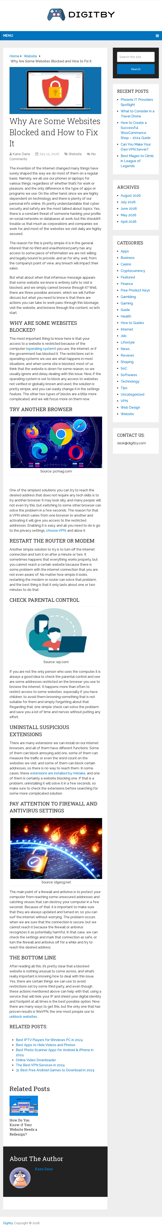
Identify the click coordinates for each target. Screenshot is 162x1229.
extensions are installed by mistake (57, 773)
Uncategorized (132, 394)
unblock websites (23, 1017)
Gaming (127, 303)
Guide (125, 310)
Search (135, 69)
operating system (41, 349)
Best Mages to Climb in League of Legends (137, 161)
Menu (8, 36)
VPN (124, 401)
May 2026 (128, 215)
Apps (125, 251)
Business (128, 258)
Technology (130, 381)
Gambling (128, 297)
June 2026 (129, 209)
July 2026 (128, 202)
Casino (126, 264)
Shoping (127, 362)
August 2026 (131, 196)
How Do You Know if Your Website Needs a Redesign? (23, 1127)
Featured (128, 277)
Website (75, 154)
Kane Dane (21, 154)
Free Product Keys (135, 290)
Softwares (129, 375)
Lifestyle (128, 342)
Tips (124, 388)
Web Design (130, 407)
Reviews (127, 355)
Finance (127, 284)
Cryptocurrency (133, 271)
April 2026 (128, 222)
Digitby (8, 1223)
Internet (127, 329)
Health (126, 316)
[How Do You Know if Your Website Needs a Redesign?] (23, 1106)
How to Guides (132, 323)
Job (123, 336)
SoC (124, 368)
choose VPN (56, 531)
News (125, 349)
